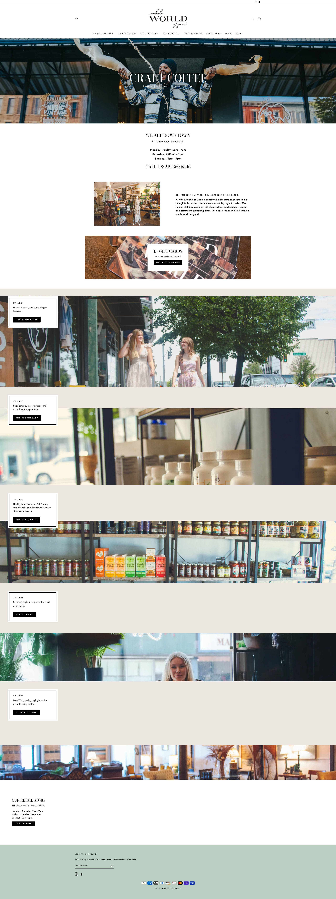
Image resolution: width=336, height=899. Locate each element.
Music (228, 33)
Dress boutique (27, 319)
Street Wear (24, 614)
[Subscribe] (112, 865)
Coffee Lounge (26, 712)
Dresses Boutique (103, 33)
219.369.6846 (178, 167)
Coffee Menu (213, 33)
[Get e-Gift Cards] (168, 257)
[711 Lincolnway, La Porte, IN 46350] (168, 812)
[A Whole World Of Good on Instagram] (76, 874)
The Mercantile (171, 33)
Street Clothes (149, 33)
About (239, 33)
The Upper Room (193, 33)
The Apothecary (127, 33)
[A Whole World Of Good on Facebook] (81, 874)
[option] (168, 80)
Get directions (23, 823)
